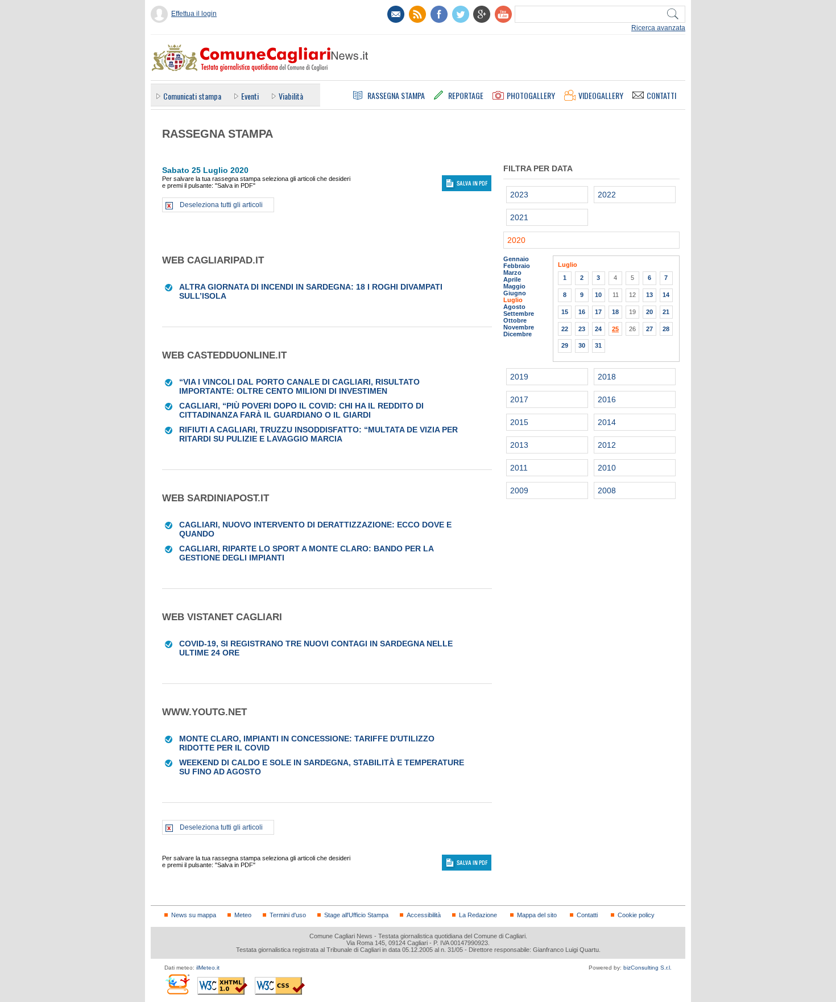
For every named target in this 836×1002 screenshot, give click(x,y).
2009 (519, 490)
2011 (519, 467)
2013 (519, 445)
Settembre (518, 313)
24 (598, 328)
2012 (607, 445)
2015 (519, 422)
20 (649, 311)
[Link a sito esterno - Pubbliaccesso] (177, 984)
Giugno (514, 293)
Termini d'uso (288, 915)
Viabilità (291, 96)
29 (564, 345)
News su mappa (193, 915)
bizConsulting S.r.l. (647, 967)
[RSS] (417, 14)
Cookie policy (636, 915)
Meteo (242, 915)
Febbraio (516, 265)
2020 (516, 240)
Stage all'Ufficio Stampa (356, 915)
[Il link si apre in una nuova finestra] (439, 14)
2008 (607, 490)
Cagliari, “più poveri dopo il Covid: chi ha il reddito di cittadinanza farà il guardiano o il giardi (301, 410)
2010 (607, 467)
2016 (607, 399)
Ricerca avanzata (658, 28)
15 (564, 311)
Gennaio (516, 258)
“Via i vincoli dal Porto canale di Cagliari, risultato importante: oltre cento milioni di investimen (299, 386)
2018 (607, 376)
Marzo (512, 272)
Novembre (518, 327)
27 (649, 328)
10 (598, 294)
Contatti (587, 915)
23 (581, 328)
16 (581, 311)
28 (666, 328)
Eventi (250, 96)
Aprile (512, 279)
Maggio (514, 286)
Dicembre (517, 334)
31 (598, 345)
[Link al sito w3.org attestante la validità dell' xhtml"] (222, 986)
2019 (519, 376)
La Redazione (478, 915)
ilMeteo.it (208, 967)
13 (649, 294)
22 (564, 328)
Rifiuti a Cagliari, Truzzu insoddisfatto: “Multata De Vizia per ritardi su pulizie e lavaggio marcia (318, 434)
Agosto (514, 306)
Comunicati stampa (192, 96)
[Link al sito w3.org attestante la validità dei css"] (280, 986)
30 (581, 345)
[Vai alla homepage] (259, 57)
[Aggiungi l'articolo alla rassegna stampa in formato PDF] (169, 287)
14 (666, 294)
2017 (519, 399)
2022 (607, 194)
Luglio (513, 299)
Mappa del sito (537, 915)
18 (615, 311)
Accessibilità (424, 915)
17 (598, 311)
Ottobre (515, 320)
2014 (607, 422)
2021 (519, 217)
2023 (519, 194)
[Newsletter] (395, 14)
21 (666, 311)
